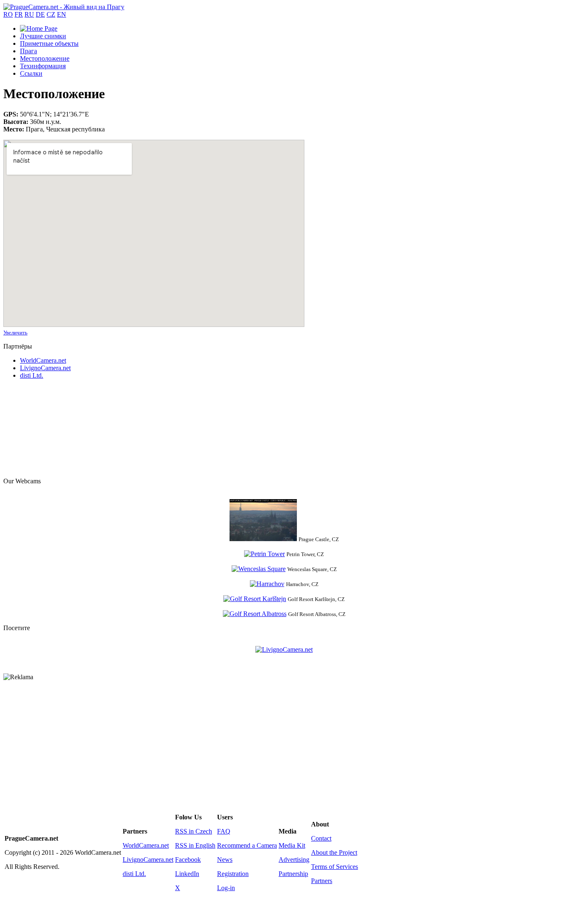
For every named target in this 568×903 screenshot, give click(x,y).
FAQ (223, 831)
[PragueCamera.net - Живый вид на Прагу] (63, 6)
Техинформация (43, 65)
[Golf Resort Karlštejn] (254, 598)
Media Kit (292, 845)
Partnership (293, 873)
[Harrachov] (267, 583)
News (224, 859)
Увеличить (15, 332)
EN (61, 14)
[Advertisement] (44, 427)
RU (29, 14)
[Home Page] (38, 28)
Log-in (226, 887)
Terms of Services (334, 866)
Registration (233, 873)
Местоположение (44, 58)
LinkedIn (187, 873)
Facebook (188, 859)
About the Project (334, 852)
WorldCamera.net (43, 360)
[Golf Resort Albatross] (254, 613)
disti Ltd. (31, 375)
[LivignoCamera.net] (284, 649)
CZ (51, 14)
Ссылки (31, 73)
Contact (321, 838)
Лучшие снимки (43, 36)
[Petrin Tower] (264, 553)
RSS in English (195, 845)
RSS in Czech (193, 831)
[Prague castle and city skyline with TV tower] (263, 538)
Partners (321, 880)
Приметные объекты (49, 43)
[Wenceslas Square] (259, 568)
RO (8, 14)
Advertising (294, 859)
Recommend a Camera (247, 845)
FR (19, 14)
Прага (28, 50)
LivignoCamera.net (45, 367)
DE (40, 14)
